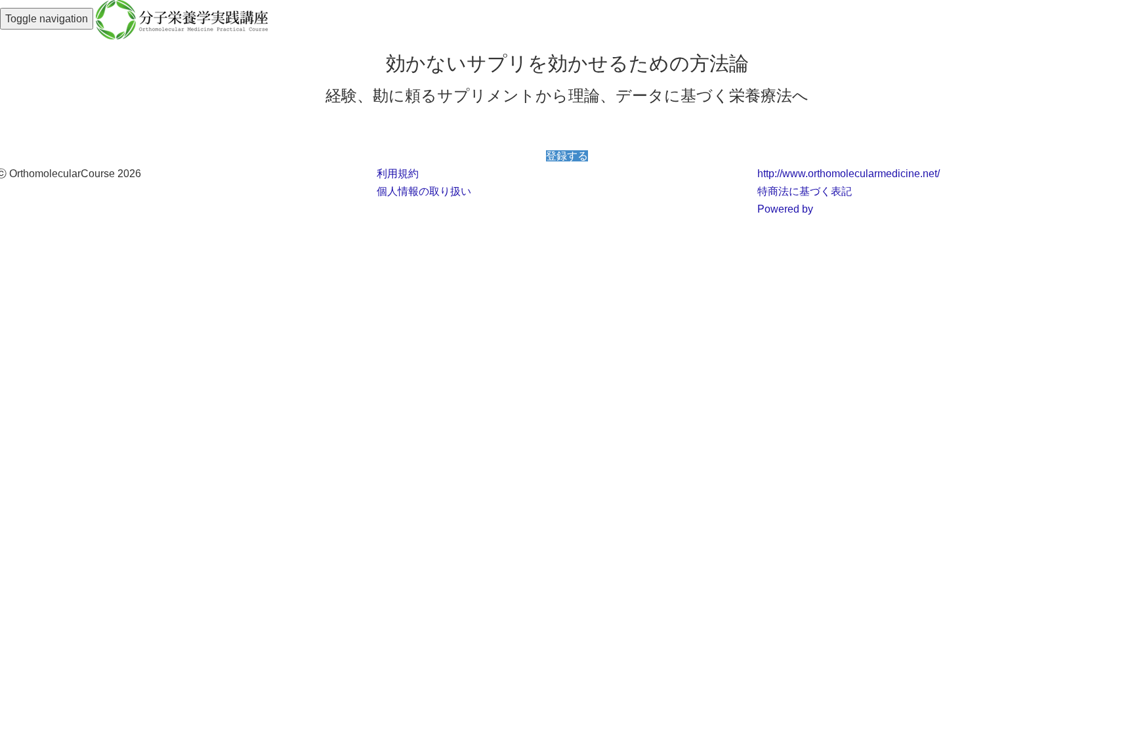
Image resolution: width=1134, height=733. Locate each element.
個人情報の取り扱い (424, 191)
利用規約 (398, 173)
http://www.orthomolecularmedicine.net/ (848, 173)
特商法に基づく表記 (804, 191)
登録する (567, 155)
